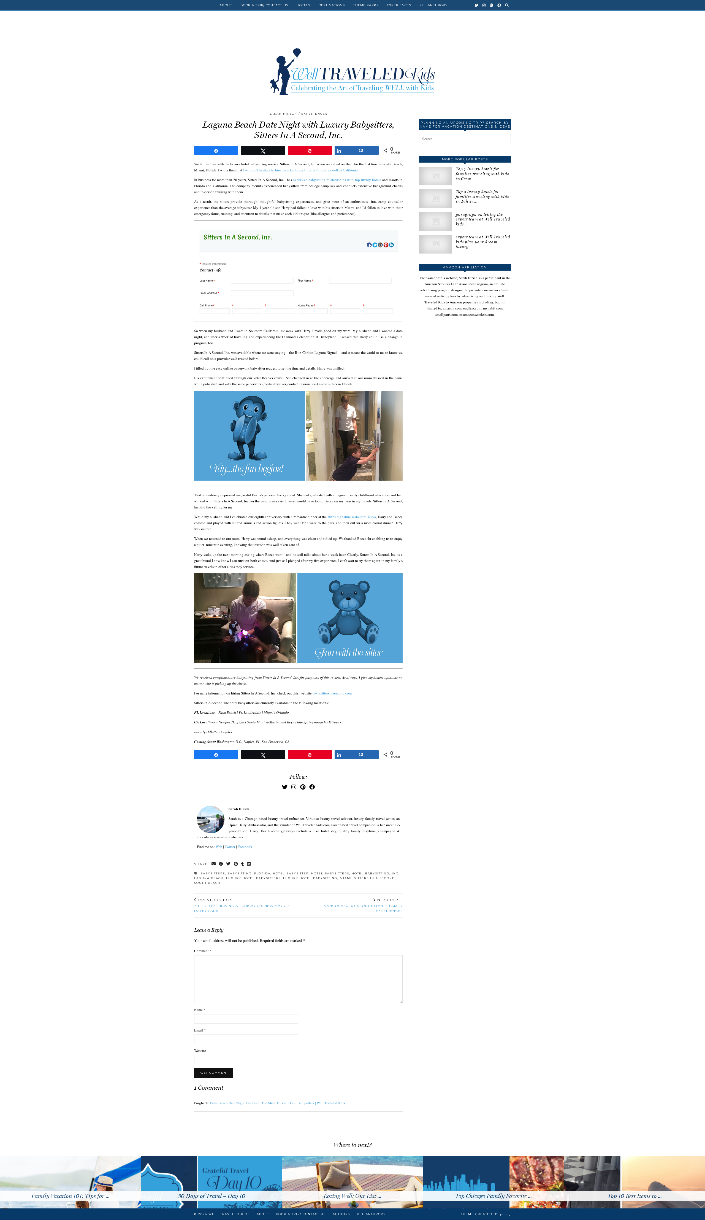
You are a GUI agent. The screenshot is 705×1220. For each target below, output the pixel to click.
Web (219, 846)
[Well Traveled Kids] (352, 60)
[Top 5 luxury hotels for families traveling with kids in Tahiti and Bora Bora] (435, 198)
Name (199, 1009)
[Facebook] (499, 5)
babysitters (212, 873)
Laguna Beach (209, 878)
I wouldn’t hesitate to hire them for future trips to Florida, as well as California (300, 170)
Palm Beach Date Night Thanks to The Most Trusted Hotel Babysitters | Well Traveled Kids (277, 1102)
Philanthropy (433, 5)
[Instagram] (484, 5)
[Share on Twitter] (228, 864)
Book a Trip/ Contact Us (264, 5)
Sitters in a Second (374, 878)
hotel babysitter (291, 873)
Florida (262, 873)
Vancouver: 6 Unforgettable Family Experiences (363, 905)
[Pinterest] (492, 5)
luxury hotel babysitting (310, 878)
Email (200, 1030)
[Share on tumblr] (243, 864)
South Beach (207, 883)
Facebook (245, 846)
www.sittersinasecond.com (332, 693)
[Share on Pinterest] (236, 864)
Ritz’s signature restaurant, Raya (352, 516)
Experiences (399, 5)
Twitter (230, 846)
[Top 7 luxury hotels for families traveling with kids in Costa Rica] (435, 176)
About (225, 5)
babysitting (239, 873)
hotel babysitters (330, 873)
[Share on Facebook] (221, 864)
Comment (203, 950)
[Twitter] (477, 5)
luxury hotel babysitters (253, 878)
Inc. (396, 873)
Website (200, 1050)
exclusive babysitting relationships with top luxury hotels (337, 179)
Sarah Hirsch (283, 113)
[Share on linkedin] (249, 864)
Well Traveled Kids (229, 1214)
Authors (341, 1214)
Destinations (332, 5)
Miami (346, 878)
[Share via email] (214, 864)
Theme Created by (486, 1214)
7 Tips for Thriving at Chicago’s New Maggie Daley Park (242, 905)
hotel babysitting (370, 873)
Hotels (303, 5)
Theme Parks (366, 5)
